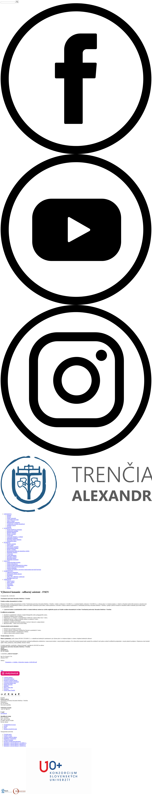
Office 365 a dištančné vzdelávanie (15, 576)
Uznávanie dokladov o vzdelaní (15, 536)
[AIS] (2, 696)
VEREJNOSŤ (7, 579)
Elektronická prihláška (12, 531)
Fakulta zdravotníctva (12, 564)
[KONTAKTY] (12, 696)
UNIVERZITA (8, 514)
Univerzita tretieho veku (10, 683)
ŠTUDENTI (7, 542)
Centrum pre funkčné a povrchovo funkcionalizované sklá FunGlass (24, 569)
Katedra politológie (12, 568)
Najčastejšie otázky (12, 541)
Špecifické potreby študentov (14, 539)
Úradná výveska (8, 735)
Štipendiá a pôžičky (12, 556)
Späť (2, 670)
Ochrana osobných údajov (10, 737)
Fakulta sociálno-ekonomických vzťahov (17, 565)
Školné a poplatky (11, 534)
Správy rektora (10, 582)
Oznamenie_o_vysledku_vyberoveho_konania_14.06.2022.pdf (21, 662)
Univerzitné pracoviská (13, 519)
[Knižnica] (18, 696)
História (9, 516)
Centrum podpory (8, 677)
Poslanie (9, 515)
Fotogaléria (10, 584)
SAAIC (6, 726)
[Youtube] (76, 304)
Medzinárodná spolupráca (13, 522)
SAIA (5, 727)
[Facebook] (76, 153)
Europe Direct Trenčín (9, 690)
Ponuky (9, 588)
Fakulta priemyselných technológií (15, 566)
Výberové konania (8, 740)
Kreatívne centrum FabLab (10, 680)
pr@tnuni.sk (4, 713)
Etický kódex (10, 545)
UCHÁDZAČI (7, 528)
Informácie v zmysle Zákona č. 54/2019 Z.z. (15, 745)
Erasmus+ (6, 689)
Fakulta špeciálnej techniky (14, 562)
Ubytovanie (10, 535)
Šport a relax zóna (8, 687)
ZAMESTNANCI (8, 571)
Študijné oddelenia (11, 532)
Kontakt (9, 526)
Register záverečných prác (10, 729)
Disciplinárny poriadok (12, 546)
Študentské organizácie (12, 559)
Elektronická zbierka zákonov (14, 574)
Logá (8, 586)
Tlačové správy (11, 581)
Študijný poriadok (11, 544)
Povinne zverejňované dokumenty (12, 741)
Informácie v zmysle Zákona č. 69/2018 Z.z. (15, 744)
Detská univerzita (8, 684)
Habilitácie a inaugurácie (10, 738)
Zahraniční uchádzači (12, 538)
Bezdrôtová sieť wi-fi (12, 578)
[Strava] (15, 696)
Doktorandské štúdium (12, 548)
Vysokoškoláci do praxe (10, 724)
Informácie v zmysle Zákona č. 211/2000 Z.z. (15, 743)
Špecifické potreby (11, 558)
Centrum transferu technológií (11, 681)
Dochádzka (10, 575)
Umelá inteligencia (11, 555)
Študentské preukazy (12, 552)
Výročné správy (8, 734)
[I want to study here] (10, 675)
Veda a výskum (11, 521)
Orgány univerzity (11, 518)
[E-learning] (5, 696)
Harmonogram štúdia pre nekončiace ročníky (18, 551)
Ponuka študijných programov (14, 529)
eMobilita (6, 686)
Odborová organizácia (12, 572)
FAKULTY (7, 561)
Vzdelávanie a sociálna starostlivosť (16, 524)
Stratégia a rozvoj (11, 525)
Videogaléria (10, 585)
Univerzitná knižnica (9, 679)
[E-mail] (8, 696)
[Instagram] (76, 455)
